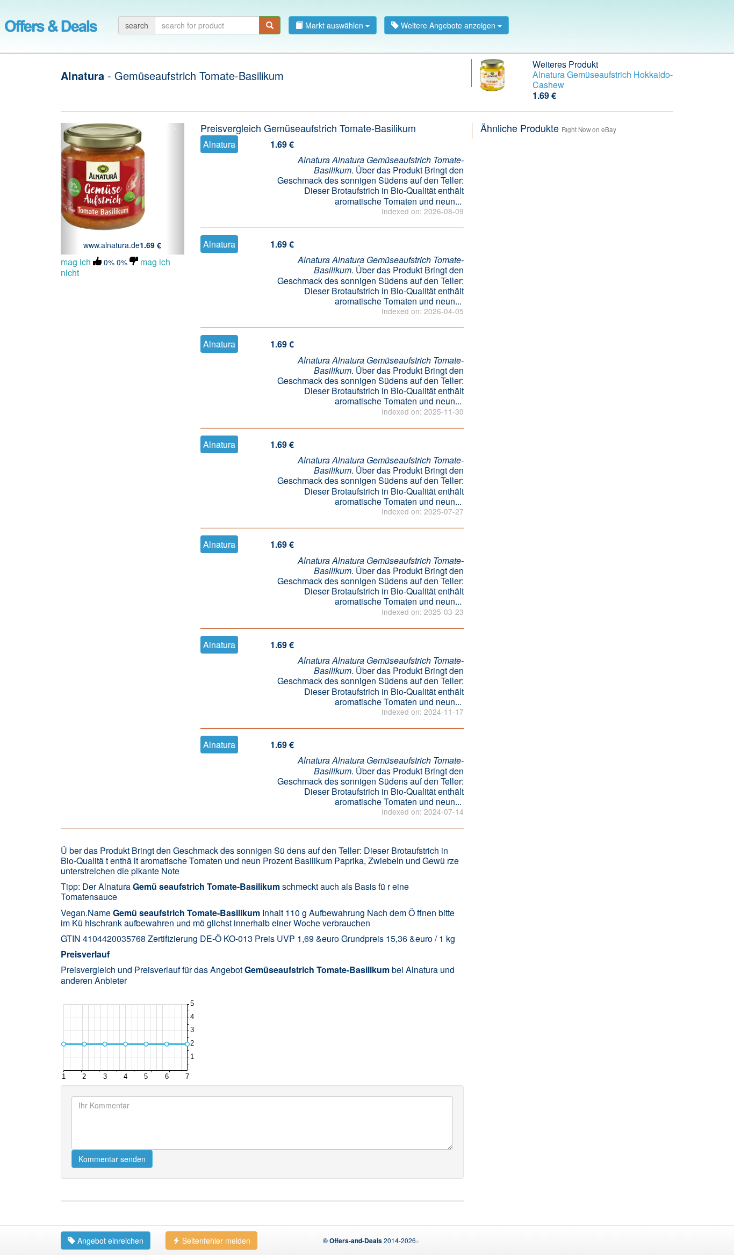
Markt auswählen (334, 25)
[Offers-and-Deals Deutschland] (51, 24)
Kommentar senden (112, 1159)
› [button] (175, 129)
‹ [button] (70, 129)
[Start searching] (269, 25)
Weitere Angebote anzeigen (448, 25)
